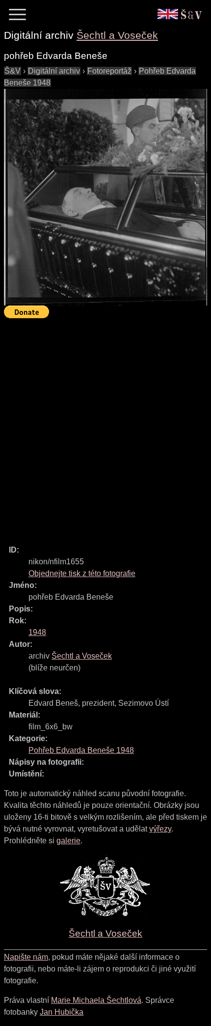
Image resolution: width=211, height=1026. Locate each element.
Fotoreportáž (109, 71)
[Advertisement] (105, 427)
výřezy (160, 829)
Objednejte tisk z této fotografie (81, 573)
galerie (68, 840)
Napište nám (26, 957)
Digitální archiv (54, 71)
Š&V (12, 71)
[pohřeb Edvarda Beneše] (105, 197)
